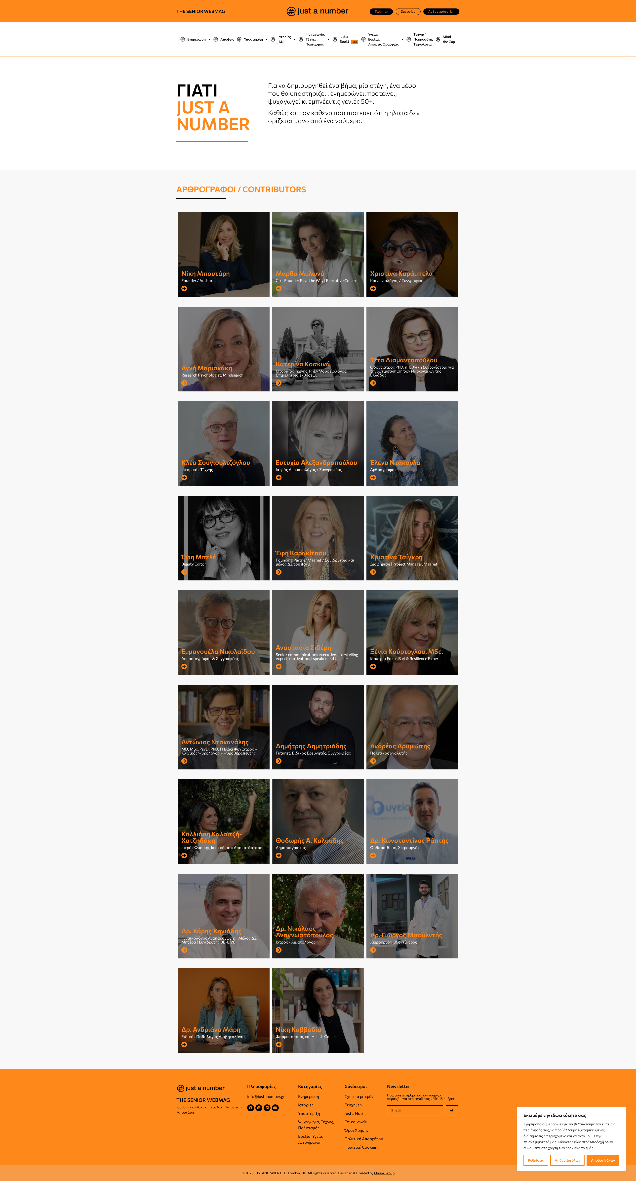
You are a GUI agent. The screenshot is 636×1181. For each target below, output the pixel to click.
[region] (571, 1139)
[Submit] (452, 1110)
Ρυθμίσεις (536, 1160)
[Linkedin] (267, 1107)
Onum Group (384, 1173)
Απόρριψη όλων (567, 1160)
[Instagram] (258, 1107)
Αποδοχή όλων (603, 1160)
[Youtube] (275, 1107)
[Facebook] (250, 1107)
